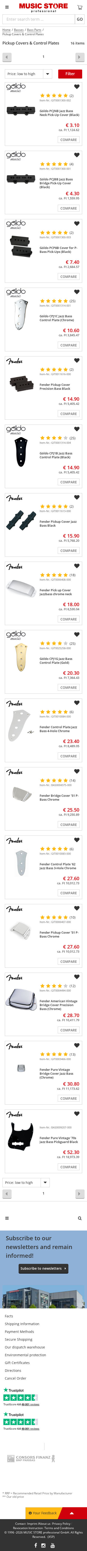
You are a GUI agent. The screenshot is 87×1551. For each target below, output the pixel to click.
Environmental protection (25, 1355)
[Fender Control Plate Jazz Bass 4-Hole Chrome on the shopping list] (77, 703)
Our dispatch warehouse (25, 1347)
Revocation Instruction (28, 1528)
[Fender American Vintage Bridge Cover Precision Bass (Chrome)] (21, 1000)
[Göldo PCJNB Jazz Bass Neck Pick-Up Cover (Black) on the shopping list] (77, 87)
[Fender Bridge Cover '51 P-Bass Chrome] (21, 794)
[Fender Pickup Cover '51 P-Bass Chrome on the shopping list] (77, 908)
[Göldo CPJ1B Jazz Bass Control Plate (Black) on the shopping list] (77, 429)
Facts (9, 1316)
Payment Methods (19, 1331)
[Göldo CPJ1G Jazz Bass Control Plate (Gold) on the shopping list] (77, 634)
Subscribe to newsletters (41, 1268)
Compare (68, 139)
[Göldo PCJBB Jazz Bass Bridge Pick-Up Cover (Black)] (21, 178)
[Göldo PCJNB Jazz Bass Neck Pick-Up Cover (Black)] (21, 109)
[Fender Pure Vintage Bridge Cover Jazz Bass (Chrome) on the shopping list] (77, 1045)
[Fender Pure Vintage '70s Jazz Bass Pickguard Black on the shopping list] (77, 1114)
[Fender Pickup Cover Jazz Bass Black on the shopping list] (77, 497)
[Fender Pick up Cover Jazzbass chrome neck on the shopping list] (77, 566)
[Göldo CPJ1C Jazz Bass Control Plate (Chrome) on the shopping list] (77, 292)
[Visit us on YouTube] (53, 1546)
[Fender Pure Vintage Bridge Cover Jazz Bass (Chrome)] (21, 1068)
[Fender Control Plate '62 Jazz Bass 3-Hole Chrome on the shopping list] (77, 840)
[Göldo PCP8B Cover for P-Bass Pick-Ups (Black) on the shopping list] (77, 224)
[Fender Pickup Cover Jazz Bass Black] (21, 520)
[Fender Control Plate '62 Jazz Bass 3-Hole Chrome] (21, 863)
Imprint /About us (39, 1524)
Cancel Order (15, 1378)
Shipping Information (22, 1323)
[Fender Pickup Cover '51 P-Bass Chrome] (21, 931)
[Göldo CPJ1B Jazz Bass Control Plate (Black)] (21, 452)
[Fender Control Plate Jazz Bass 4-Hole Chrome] (21, 726)
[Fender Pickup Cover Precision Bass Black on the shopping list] (77, 360)
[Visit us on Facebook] (35, 1546)
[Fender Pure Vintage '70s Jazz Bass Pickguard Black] (21, 1136)
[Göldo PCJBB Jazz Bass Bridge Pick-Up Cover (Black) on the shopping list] (77, 155)
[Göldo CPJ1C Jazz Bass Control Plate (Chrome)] (21, 315)
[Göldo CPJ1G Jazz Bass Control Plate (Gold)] (21, 657)
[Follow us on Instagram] (43, 1546)
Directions (13, 1370)
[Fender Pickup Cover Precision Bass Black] (21, 383)
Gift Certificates (17, 1362)
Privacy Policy (61, 1524)
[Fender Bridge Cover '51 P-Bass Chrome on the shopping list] (77, 771)
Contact (20, 1524)
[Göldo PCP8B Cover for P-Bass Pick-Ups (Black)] (21, 246)
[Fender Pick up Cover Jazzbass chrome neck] (21, 589)
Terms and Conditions (59, 1528)
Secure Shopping (18, 1339)
